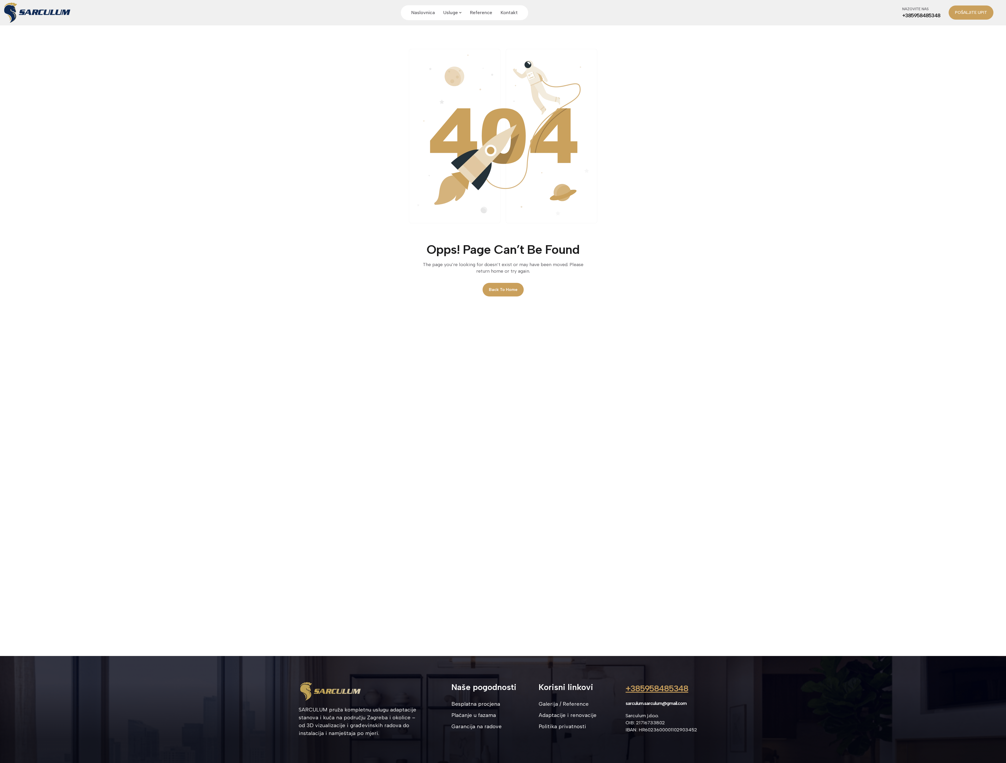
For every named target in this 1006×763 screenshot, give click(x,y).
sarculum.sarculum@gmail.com (656, 703)
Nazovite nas (915, 9)
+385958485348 (657, 688)
